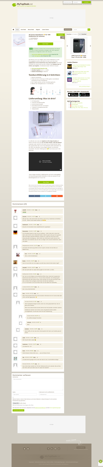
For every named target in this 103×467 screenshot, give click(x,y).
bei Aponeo (37, 56)
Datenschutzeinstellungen (72, 462)
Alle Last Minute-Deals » (84, 86)
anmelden (86, 2)
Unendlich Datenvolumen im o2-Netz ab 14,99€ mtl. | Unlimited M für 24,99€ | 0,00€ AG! (81, 79)
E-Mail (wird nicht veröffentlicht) (46, 392)
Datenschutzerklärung (40, 407)
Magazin (38, 29)
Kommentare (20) (20, 204)
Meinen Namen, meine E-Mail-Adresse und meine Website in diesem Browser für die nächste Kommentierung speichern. (35, 399)
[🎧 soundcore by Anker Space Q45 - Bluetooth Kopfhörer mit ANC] (69, 73)
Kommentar (15, 377)
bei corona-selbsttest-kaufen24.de (40, 54)
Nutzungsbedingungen (55, 407)
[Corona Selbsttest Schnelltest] (19, 40)
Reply (36, 209)
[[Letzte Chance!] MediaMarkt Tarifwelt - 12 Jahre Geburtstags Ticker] (69, 66)
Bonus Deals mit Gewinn (77, 106)
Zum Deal (45, 44)
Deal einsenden (68, 29)
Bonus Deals (31, 29)
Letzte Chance (45, 29)
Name (14, 392)
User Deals (23, 29)
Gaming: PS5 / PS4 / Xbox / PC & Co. (80, 107)
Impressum (31, 462)
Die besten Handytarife (77, 103)
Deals (17, 29)
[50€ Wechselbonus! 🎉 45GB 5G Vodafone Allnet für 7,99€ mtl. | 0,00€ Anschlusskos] (79, 45)
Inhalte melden (49, 462)
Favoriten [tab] (72, 34)
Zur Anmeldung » (81, 447)
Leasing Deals (75, 104)
